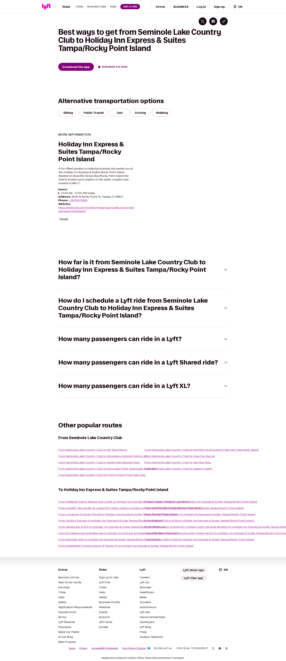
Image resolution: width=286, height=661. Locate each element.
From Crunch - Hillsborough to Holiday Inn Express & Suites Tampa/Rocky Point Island (200, 502)
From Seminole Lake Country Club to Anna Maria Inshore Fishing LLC (102, 456)
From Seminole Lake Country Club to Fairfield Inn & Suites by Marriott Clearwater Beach (201, 450)
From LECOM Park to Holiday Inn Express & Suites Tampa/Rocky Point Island (194, 508)
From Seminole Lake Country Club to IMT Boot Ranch (92, 450)
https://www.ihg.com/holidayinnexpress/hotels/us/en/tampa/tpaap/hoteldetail (96, 209)
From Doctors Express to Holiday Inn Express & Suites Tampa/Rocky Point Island (110, 521)
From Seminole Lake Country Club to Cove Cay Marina (179, 456)
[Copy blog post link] (224, 21)
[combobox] (237, 7)
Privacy (83, 648)
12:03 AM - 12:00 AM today (78, 193)
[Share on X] (203, 21)
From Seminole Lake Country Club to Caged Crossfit (178, 469)
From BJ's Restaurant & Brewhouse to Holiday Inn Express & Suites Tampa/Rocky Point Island (118, 533)
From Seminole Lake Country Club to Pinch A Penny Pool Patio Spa (101, 475)
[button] (143, 269)
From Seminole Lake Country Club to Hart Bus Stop (177, 462)
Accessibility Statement (105, 648)
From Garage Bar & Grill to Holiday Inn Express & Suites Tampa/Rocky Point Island (111, 527)
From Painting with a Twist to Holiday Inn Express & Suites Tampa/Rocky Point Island (199, 539)
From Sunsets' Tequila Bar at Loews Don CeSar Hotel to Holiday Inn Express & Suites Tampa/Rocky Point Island (130, 508)
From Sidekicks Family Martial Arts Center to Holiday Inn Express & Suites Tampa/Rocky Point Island (123, 502)
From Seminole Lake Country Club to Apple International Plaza (99, 462)
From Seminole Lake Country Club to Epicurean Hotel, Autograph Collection (107, 469)
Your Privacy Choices (133, 648)
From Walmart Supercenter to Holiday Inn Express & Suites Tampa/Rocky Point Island (199, 514)
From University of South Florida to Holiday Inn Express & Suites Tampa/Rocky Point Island (117, 514)
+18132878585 (78, 200)
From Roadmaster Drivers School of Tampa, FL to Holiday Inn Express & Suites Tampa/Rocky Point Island (125, 546)
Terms (71, 648)
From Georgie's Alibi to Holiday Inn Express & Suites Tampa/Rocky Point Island (109, 539)
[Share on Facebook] (213, 21)
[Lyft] (46, 6)
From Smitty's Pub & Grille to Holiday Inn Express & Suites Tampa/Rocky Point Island (199, 521)
